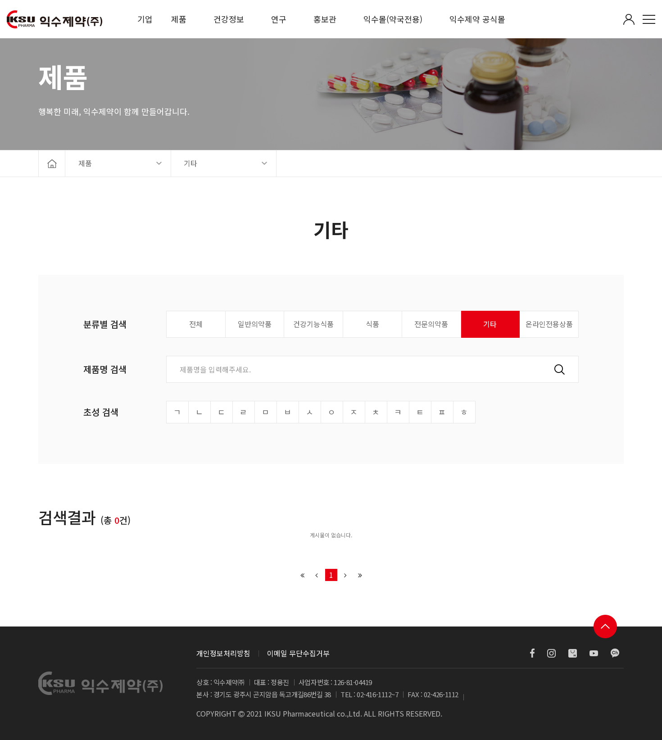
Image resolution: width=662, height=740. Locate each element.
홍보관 (324, 19)
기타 (490, 323)
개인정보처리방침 (223, 653)
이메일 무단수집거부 (298, 653)
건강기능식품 (313, 323)
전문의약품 (431, 323)
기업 (145, 19)
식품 (372, 323)
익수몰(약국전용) (392, 19)
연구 (278, 19)
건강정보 (228, 19)
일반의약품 (255, 323)
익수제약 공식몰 (477, 19)
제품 (178, 19)
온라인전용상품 (549, 323)
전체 (196, 323)
